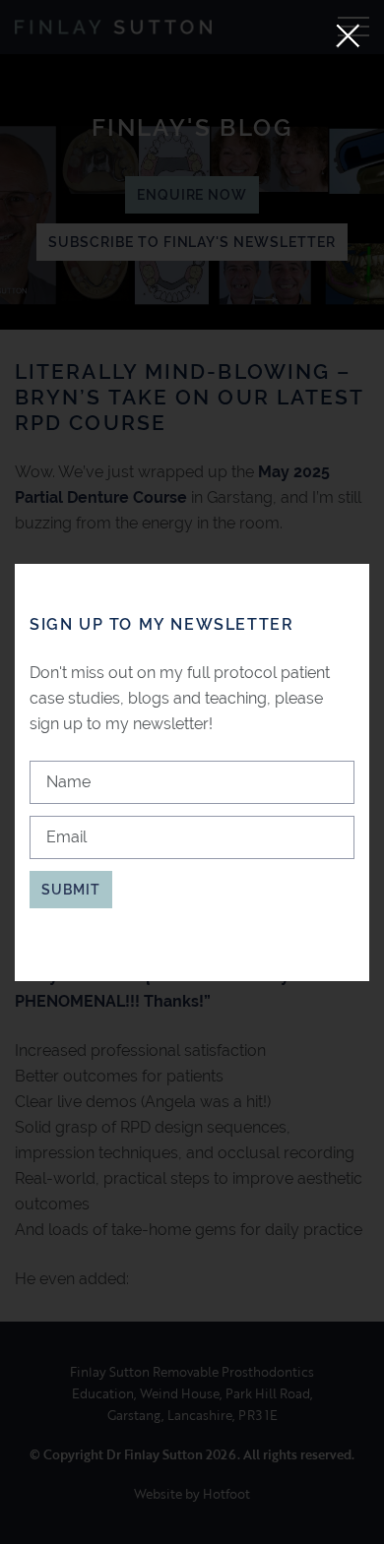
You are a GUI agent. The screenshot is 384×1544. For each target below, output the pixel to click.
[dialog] (192, 772)
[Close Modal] (348, 36)
